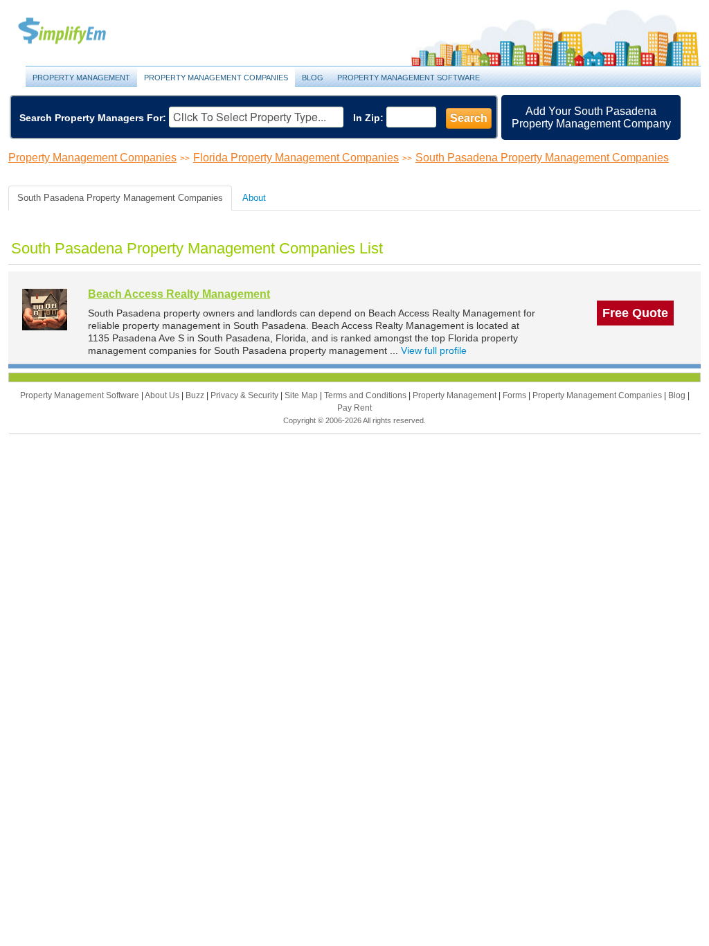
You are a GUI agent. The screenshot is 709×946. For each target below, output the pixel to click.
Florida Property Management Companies (296, 157)
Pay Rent (354, 408)
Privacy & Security (245, 395)
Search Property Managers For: (92, 117)
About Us (163, 395)
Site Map (302, 395)
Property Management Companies (216, 77)
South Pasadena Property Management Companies (542, 157)
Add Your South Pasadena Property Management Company (591, 117)
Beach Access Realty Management (179, 294)
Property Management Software (408, 77)
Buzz (196, 395)
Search (468, 118)
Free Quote (635, 313)
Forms (515, 395)
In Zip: (368, 117)
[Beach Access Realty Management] (44, 309)
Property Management (77, 31)
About (254, 198)
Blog (312, 77)
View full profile (434, 350)
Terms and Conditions (366, 395)
